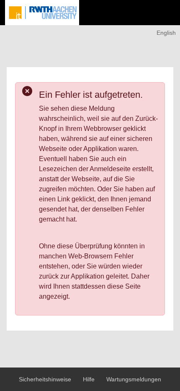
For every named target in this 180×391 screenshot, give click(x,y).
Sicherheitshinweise (46, 379)
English (166, 32)
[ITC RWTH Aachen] (42, 12)
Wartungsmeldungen (133, 379)
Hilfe (89, 379)
